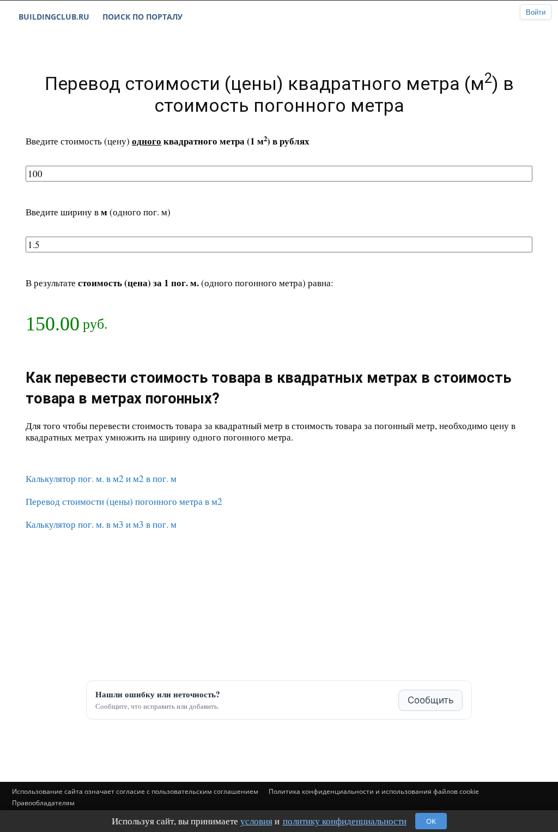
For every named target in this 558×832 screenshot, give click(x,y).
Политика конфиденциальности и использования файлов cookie (374, 791)
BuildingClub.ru (54, 16)
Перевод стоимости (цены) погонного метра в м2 (124, 501)
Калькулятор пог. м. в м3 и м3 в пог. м (101, 524)
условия (256, 821)
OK (431, 821)
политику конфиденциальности (345, 821)
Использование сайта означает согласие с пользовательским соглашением (135, 791)
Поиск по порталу (142, 16)
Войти (535, 12)
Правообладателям (43, 802)
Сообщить (430, 700)
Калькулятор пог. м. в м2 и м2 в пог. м (101, 478)
